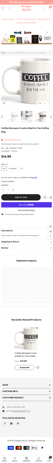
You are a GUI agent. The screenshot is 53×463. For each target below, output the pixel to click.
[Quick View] (37, 328)
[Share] (50, 198)
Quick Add (24, 367)
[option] (26, 37)
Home (3, 53)
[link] (13, 302)
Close (51, 3)
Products (10, 53)
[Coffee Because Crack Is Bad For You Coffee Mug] (26, 338)
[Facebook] (4, 423)
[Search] (9, 8)
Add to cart (21, 197)
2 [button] (27, 41)
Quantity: (5, 185)
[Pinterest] (18, 423)
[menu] (2, 8)
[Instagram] (11, 423)
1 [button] (25, 41)
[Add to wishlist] (45, 197)
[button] (45, 103)
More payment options (26, 210)
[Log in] (43, 8)
